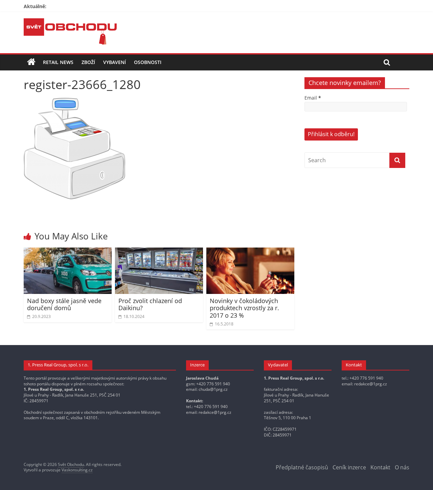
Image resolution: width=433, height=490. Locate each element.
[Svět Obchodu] (70, 22)
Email (312, 97)
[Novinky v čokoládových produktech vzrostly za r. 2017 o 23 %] (250, 251)
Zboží (88, 62)
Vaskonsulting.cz (77, 470)
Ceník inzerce (349, 467)
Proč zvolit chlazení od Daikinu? (150, 304)
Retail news (58, 62)
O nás (402, 467)
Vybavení (114, 62)
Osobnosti (147, 62)
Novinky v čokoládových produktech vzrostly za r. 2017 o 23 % (244, 308)
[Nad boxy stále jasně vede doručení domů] (68, 251)
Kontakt (380, 467)
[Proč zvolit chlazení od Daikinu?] (159, 251)
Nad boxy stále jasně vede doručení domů (64, 304)
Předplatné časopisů (302, 467)
